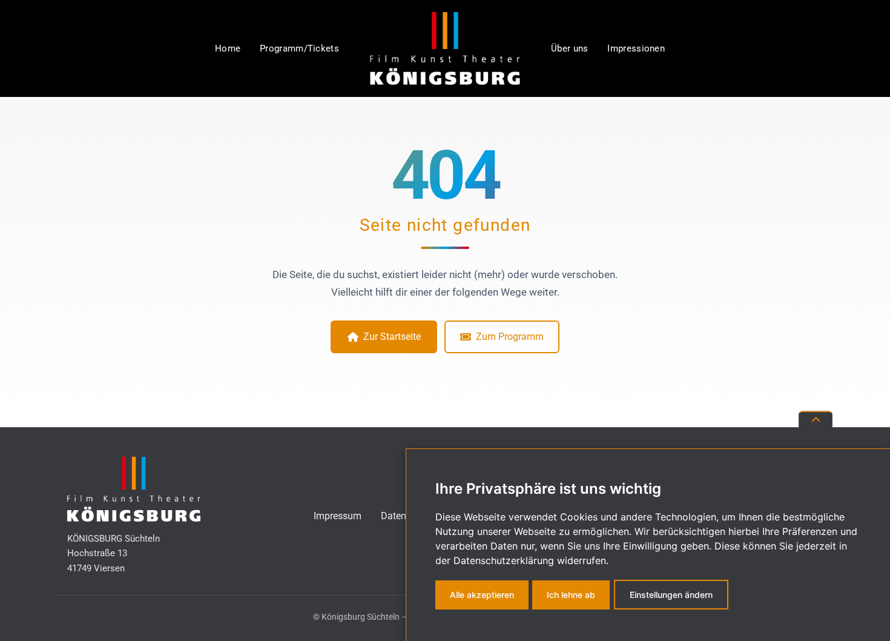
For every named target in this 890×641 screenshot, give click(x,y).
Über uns (569, 48)
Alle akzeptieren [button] (482, 595)
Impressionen (636, 48)
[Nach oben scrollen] (815, 419)
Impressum (337, 516)
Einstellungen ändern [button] (671, 595)
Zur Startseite (392, 336)
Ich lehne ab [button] (571, 595)
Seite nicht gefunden (445, 225)
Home (227, 48)
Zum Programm (510, 336)
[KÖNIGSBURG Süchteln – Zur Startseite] (445, 48)
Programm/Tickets (299, 48)
